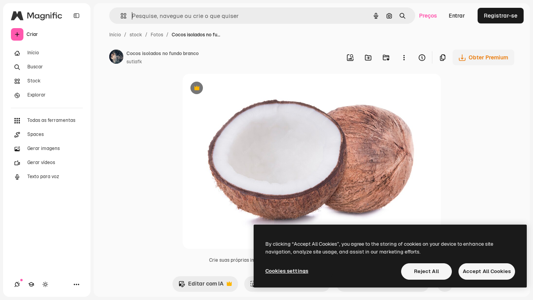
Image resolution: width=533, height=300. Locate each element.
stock (136, 35)
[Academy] (31, 284)
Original (232, 89)
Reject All (426, 271)
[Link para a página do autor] (116, 58)
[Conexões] (17, 284)
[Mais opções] (404, 57)
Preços (428, 15)
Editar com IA (201, 285)
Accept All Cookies (487, 271)
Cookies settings (286, 271)
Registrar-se (500, 15)
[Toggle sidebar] (76, 15)
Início (115, 35)
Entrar (457, 15)
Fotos (157, 35)
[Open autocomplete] (120, 16)
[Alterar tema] (45, 284)
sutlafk (134, 62)
